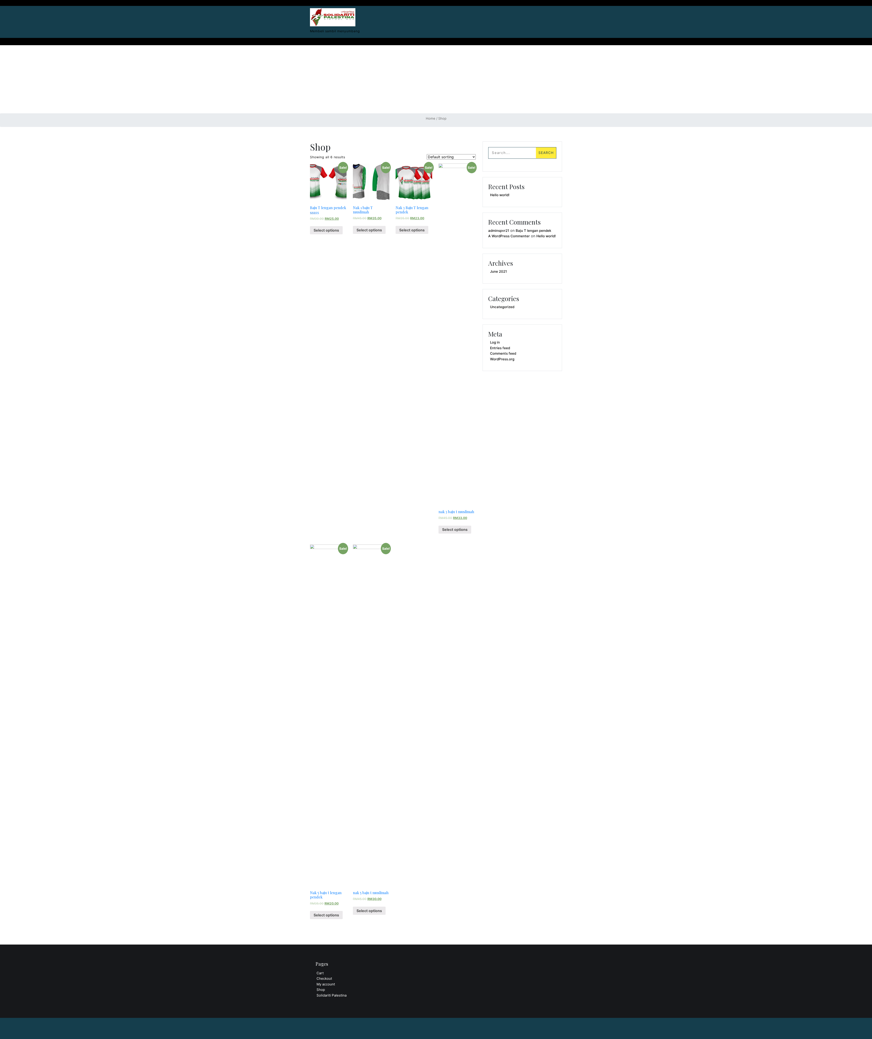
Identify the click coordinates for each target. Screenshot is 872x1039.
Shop (321, 989)
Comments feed (503, 353)
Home (430, 118)
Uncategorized (502, 307)
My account (326, 984)
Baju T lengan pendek (533, 230)
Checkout (324, 978)
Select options (326, 230)
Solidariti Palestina (332, 995)
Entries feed (500, 348)
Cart (320, 973)
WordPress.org (502, 359)
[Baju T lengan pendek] (332, 16)
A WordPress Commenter (509, 236)
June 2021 (498, 271)
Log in (495, 342)
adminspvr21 (498, 230)
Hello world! (499, 195)
